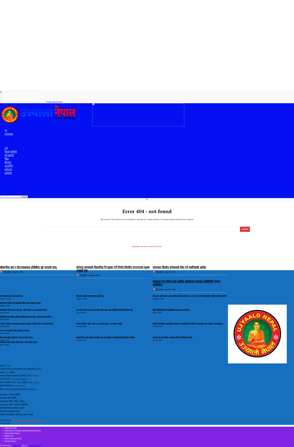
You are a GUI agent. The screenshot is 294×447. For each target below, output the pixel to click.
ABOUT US (9, 436)
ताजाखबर (9, 134)
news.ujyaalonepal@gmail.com (27, 420)
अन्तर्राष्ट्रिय (9, 166)
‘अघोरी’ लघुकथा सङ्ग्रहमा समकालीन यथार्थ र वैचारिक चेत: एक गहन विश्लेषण (26, 324)
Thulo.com (16, 445)
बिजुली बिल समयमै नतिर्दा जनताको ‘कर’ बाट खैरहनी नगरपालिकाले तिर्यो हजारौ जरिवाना (105, 337)
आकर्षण (8, 173)
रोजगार (11, 189)
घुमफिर (11, 181)
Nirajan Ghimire (35, 445)
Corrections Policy (12, 433)
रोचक (11, 187)
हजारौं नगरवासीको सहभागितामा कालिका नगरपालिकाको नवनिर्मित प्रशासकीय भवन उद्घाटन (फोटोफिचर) (188, 324)
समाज (11, 142)
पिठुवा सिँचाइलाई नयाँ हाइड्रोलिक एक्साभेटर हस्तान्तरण (171, 310)
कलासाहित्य (13, 176)
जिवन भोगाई (13, 179)
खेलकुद (8, 162)
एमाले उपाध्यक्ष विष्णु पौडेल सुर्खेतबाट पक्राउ (14, 330)
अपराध (11, 137)
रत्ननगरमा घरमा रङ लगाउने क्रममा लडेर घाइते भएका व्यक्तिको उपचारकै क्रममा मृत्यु (104, 310)
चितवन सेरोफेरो (11, 152)
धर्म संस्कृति (9, 155)
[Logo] (46, 125)
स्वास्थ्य (11, 145)
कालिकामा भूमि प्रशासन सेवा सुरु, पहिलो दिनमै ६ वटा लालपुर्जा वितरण (23, 310)
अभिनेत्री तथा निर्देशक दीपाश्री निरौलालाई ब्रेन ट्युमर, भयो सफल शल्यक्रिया (26, 317)
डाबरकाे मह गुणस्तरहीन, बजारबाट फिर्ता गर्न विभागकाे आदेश (172, 337)
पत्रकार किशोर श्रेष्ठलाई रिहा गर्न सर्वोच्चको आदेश (179, 267)
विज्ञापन (12, 192)
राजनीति (12, 140)
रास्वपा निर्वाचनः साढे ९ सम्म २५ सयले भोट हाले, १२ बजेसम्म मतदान (99, 324)
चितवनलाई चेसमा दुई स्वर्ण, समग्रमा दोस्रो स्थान (16, 337)
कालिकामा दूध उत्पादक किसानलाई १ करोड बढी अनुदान (18, 342)
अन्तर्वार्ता (12, 184)
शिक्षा (7, 159)
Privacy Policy (10, 441)
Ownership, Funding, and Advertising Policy (23, 430)
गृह (6, 131)
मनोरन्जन (8, 170)
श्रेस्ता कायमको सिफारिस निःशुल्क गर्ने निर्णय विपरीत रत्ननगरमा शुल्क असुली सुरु (113, 268)
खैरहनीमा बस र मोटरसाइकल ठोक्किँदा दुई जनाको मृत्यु (28, 267)
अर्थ (6, 148)
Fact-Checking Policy (13, 438)
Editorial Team (11, 428)
